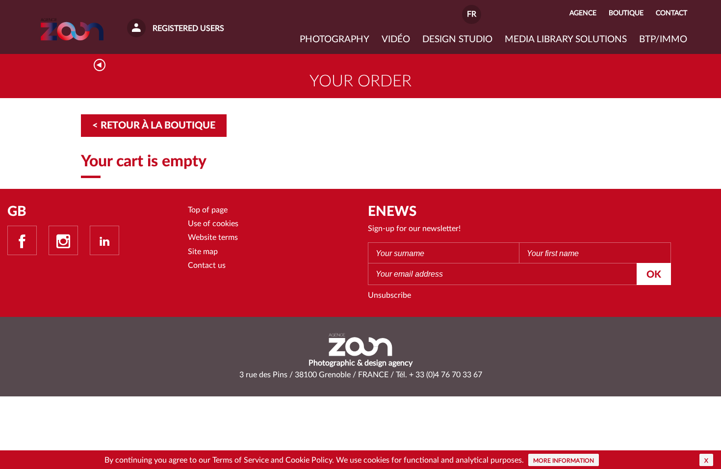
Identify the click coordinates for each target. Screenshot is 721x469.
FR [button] (471, 14)
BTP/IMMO (663, 39)
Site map (203, 252)
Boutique (626, 13)
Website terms (213, 237)
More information (563, 461)
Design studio (457, 39)
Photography (334, 39)
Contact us (207, 265)
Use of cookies (213, 224)
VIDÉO (396, 39)
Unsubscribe (389, 295)
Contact (671, 13)
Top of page (208, 210)
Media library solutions (566, 39)
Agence (582, 13)
